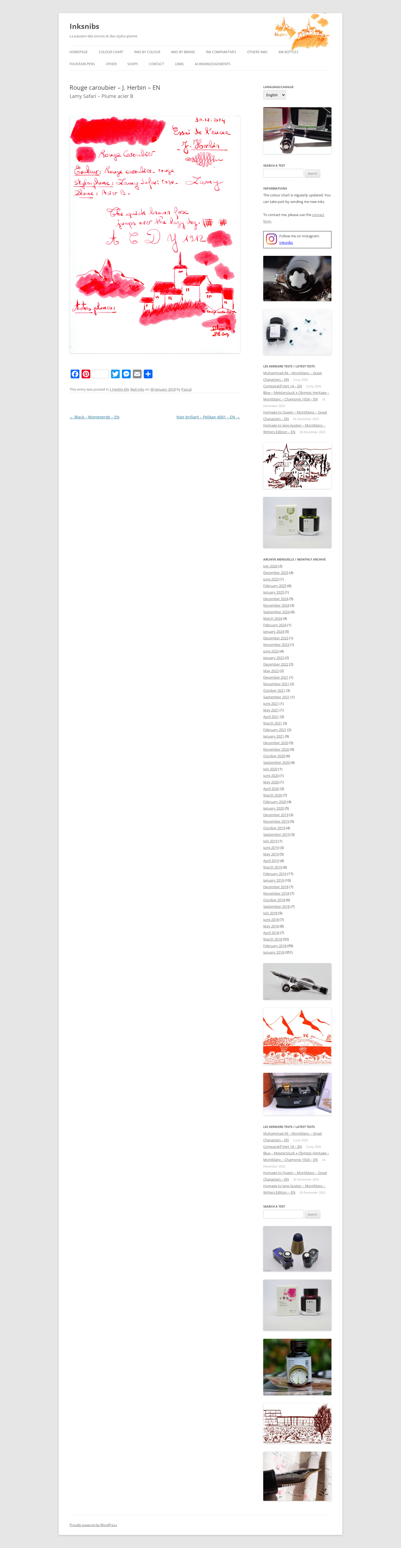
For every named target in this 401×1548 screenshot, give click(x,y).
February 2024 (274, 624)
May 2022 (271, 670)
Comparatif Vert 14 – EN (282, 386)
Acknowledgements (213, 64)
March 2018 (272, 939)
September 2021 (276, 696)
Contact (156, 64)
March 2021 (272, 723)
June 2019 (271, 847)
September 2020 (276, 762)
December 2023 (275, 638)
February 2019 (274, 873)
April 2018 (271, 932)
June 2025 (271, 579)
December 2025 (275, 572)
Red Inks (137, 389)
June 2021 (271, 703)
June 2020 (271, 775)
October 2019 (274, 827)
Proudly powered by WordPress (93, 1525)
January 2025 (273, 592)
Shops (132, 64)
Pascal (186, 389)
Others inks (257, 52)
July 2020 (270, 768)
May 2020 (271, 782)
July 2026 (270, 566)
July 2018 (270, 913)
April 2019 (271, 860)
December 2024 (275, 598)
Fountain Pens (82, 64)
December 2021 (275, 677)
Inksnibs (84, 26)
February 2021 (274, 729)
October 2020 (274, 755)
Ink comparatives (221, 52)
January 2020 (273, 808)
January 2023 (273, 657)
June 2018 (271, 919)
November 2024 (276, 605)
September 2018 (276, 906)
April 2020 (271, 788)
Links (179, 64)
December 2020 (275, 742)
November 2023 (276, 644)
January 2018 (273, 952)
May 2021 (271, 710)
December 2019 (275, 814)
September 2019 (276, 834)
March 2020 (272, 795)
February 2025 (274, 585)
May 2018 (271, 926)
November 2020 (276, 749)
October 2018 (274, 899)
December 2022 (275, 664)
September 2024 (276, 611)
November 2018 (276, 893)
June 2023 (271, 651)
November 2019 (276, 821)
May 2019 (271, 854)
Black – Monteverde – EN (94, 417)
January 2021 (273, 736)
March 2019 (272, 867)
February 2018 (274, 945)
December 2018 (275, 886)
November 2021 (276, 683)
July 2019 (270, 841)
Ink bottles (288, 52)
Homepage (79, 52)
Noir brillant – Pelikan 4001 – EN (208, 417)
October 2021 (274, 690)
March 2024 (272, 618)
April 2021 (271, 716)
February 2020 (274, 801)
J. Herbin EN (119, 389)
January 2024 (273, 631)
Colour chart (111, 52)
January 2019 (273, 880)
